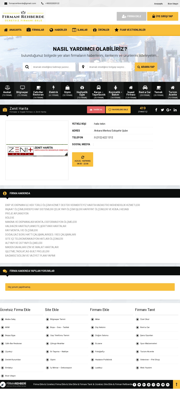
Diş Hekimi (100, 327)
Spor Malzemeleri (148, 343)
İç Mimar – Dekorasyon (61, 368)
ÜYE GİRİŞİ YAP (164, 16)
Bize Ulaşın (173, 4)
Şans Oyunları (146, 335)
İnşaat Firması (26, 112)
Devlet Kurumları (13, 360)
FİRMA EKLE (134, 16)
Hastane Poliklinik (103, 360)
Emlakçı (9, 368)
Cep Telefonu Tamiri (59, 335)
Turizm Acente (147, 351)
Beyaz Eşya (10, 335)
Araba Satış (10, 319)
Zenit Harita (41, 112)
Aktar (97, 319)
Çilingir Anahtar (57, 343)
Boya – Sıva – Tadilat (59, 327)
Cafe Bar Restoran (13, 343)
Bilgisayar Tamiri (57, 319)
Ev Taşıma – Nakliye (59, 351)
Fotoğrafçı (100, 351)
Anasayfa (158, 4)
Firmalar (13, 112)
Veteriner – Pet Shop (150, 360)
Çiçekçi (8, 351)
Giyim (53, 360)
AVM (7, 327)
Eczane (98, 343)
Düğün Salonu (101, 335)
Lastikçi (98, 368)
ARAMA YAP (148, 66)
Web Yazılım (146, 368)
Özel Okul (144, 319)
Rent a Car (145, 327)
